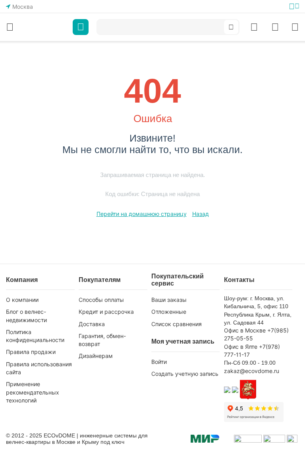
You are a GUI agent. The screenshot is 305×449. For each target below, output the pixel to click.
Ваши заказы (169, 299)
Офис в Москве (245, 330)
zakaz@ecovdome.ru (251, 370)
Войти (159, 361)
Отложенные (168, 311)
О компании (22, 299)
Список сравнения (176, 324)
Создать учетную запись (184, 373)
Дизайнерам (96, 355)
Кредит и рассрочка (106, 311)
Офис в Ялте (240, 346)
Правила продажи (31, 351)
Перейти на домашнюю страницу (142, 213)
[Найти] (231, 27)
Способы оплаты (101, 299)
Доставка (92, 324)
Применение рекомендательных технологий (32, 392)
